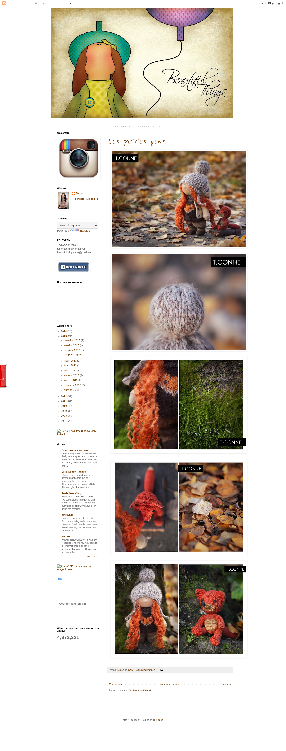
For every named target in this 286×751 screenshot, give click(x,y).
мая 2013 (70, 370)
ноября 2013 (72, 345)
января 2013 (72, 390)
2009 (64, 411)
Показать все (93, 557)
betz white (67, 515)
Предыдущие (224, 684)
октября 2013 (72, 350)
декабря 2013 (72, 340)
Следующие (116, 684)
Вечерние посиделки (75, 450)
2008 (64, 415)
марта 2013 (71, 380)
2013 (64, 336)
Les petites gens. (137, 141)
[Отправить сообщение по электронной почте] (161, 670)
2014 (64, 331)
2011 (64, 401)
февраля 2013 (73, 385)
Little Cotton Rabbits (74, 471)
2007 (64, 420)
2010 (64, 406)
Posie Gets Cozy (71, 493)
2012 (64, 396)
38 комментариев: (146, 670)
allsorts (66, 536)
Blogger (159, 720)
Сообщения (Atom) (139, 690)
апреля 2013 (72, 375)
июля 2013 (70, 360)
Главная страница (169, 684)
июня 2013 (70, 365)
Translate (85, 230)
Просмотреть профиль (85, 198)
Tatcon (80, 193)
